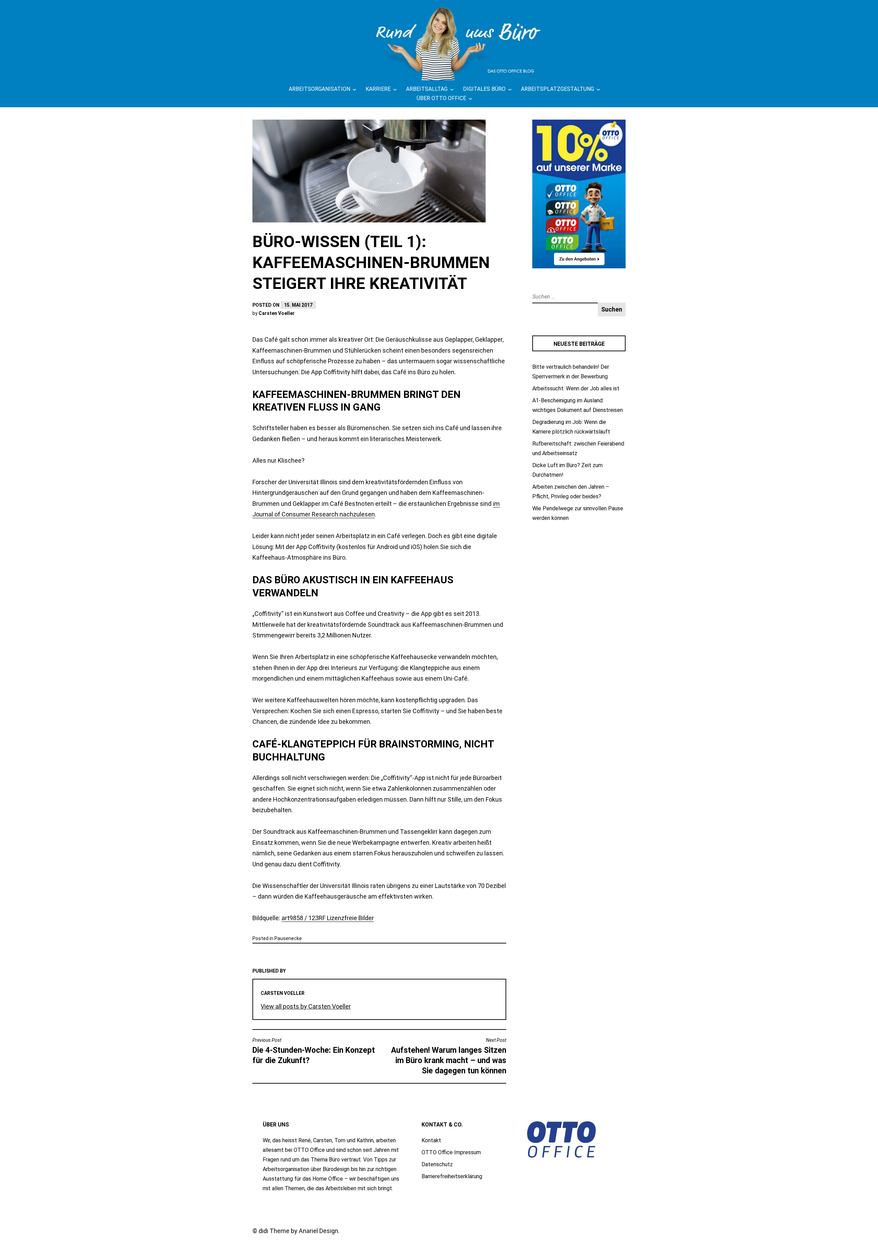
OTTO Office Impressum (451, 1152)
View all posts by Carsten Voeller (306, 1006)
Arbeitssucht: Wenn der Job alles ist (575, 388)
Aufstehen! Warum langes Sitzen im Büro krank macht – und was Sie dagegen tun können (448, 1056)
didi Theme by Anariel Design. (299, 1230)
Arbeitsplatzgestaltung (557, 89)
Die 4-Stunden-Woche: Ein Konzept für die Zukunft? (313, 1051)
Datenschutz (437, 1164)
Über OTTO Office (441, 98)
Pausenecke (288, 938)
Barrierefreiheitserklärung (452, 1176)
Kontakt (431, 1140)
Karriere (378, 89)
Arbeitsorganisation (319, 89)
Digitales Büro (484, 89)
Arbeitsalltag (427, 89)
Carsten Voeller (277, 313)
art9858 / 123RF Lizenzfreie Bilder (328, 918)
